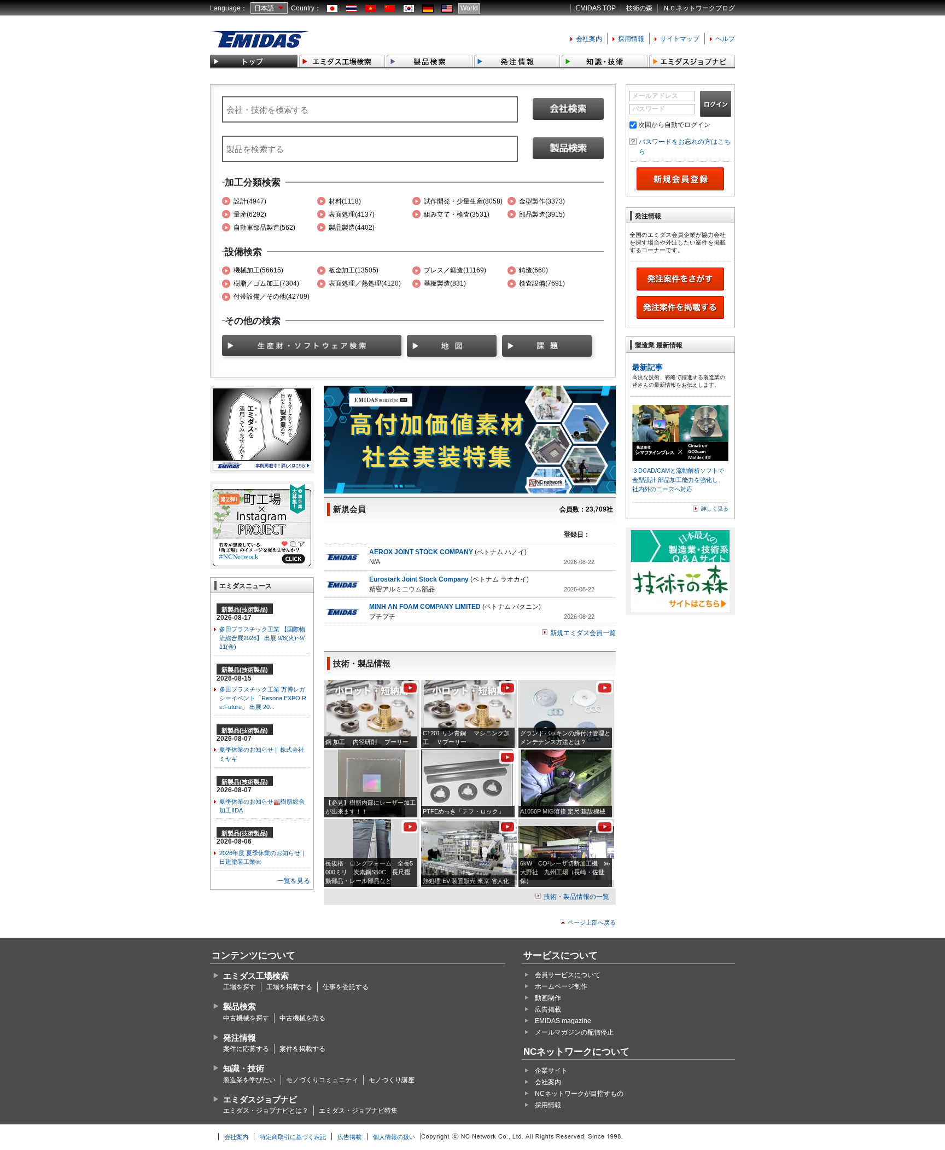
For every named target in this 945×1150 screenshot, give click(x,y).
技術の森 (639, 8)
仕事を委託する (346, 987)
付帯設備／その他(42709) (272, 296)
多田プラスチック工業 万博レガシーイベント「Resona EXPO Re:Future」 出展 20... (262, 698)
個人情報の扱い (394, 1137)
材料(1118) (345, 201)
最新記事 (647, 367)
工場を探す (239, 987)
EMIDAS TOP (596, 8)
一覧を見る (293, 881)
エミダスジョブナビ (260, 1099)
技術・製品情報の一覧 (576, 897)
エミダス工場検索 (256, 975)
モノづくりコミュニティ (322, 1080)
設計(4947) (250, 201)
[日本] (332, 8)
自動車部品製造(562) (264, 227)
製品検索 (239, 1006)
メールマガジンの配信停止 (574, 1032)
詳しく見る (714, 509)
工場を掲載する (289, 987)
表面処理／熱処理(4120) (365, 283)
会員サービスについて (567, 975)
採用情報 (631, 39)
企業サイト (551, 1071)
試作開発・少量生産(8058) (463, 201)
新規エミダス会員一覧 (583, 633)
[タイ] (351, 8)
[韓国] (409, 8)
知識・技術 (243, 1068)
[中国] (390, 8)
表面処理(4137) (352, 214)
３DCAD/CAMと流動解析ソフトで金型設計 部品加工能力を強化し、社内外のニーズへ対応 (678, 479)
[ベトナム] (370, 8)
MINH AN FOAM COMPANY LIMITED (425, 607)
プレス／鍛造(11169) (455, 270)
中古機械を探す (246, 1018)
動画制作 (548, 998)
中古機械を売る (302, 1018)
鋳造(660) (533, 270)
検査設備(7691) (542, 283)
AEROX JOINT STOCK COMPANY (421, 552)
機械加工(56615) (258, 270)
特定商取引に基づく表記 (293, 1137)
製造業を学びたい (249, 1080)
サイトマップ (679, 39)
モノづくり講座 (392, 1080)
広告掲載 (548, 1009)
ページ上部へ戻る (592, 922)
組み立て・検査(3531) (456, 214)
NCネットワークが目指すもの (579, 1093)
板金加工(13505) (353, 270)
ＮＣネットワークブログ (699, 8)
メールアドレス (655, 96)
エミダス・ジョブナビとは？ (265, 1110)
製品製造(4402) (352, 227)
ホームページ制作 (561, 986)
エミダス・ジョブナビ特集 (358, 1110)
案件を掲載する (302, 1049)
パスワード (648, 109)
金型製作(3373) (542, 201)
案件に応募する (246, 1049)
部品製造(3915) (542, 214)
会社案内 (589, 39)
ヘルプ (725, 39)
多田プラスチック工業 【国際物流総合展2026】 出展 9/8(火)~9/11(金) (262, 638)
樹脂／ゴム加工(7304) (266, 283)
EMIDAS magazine (563, 1021)
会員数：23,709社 (586, 509)
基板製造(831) (445, 283)
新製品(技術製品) (244, 609)
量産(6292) (250, 214)
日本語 (264, 8)
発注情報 (239, 1037)
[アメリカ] (447, 8)
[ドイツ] (428, 8)
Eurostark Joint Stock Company (419, 579)
